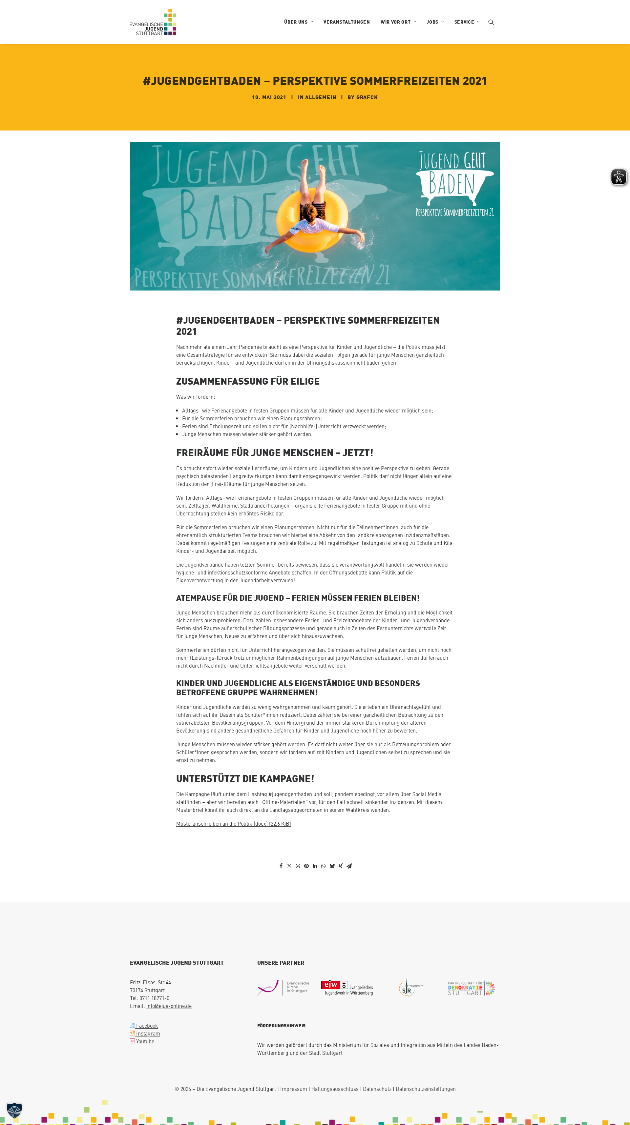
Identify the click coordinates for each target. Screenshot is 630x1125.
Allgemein (320, 88)
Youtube (144, 1022)
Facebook (146, 1007)
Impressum (293, 1070)
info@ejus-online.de (169, 987)
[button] (494, 22)
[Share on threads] (298, 848)
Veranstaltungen (347, 22)
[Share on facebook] (281, 848)
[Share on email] (349, 848)
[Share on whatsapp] (323, 848)
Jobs (432, 22)
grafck (367, 88)
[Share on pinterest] (306, 848)
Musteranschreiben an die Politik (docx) (233, 805)
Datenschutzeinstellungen (426, 1070)
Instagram (147, 1014)
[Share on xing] (341, 848)
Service (464, 22)
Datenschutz (377, 1070)
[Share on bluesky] (332, 848)
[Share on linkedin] (315, 848)
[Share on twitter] (289, 848)
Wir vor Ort (396, 22)
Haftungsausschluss (335, 1070)
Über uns (296, 22)
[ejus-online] (153, 22)
